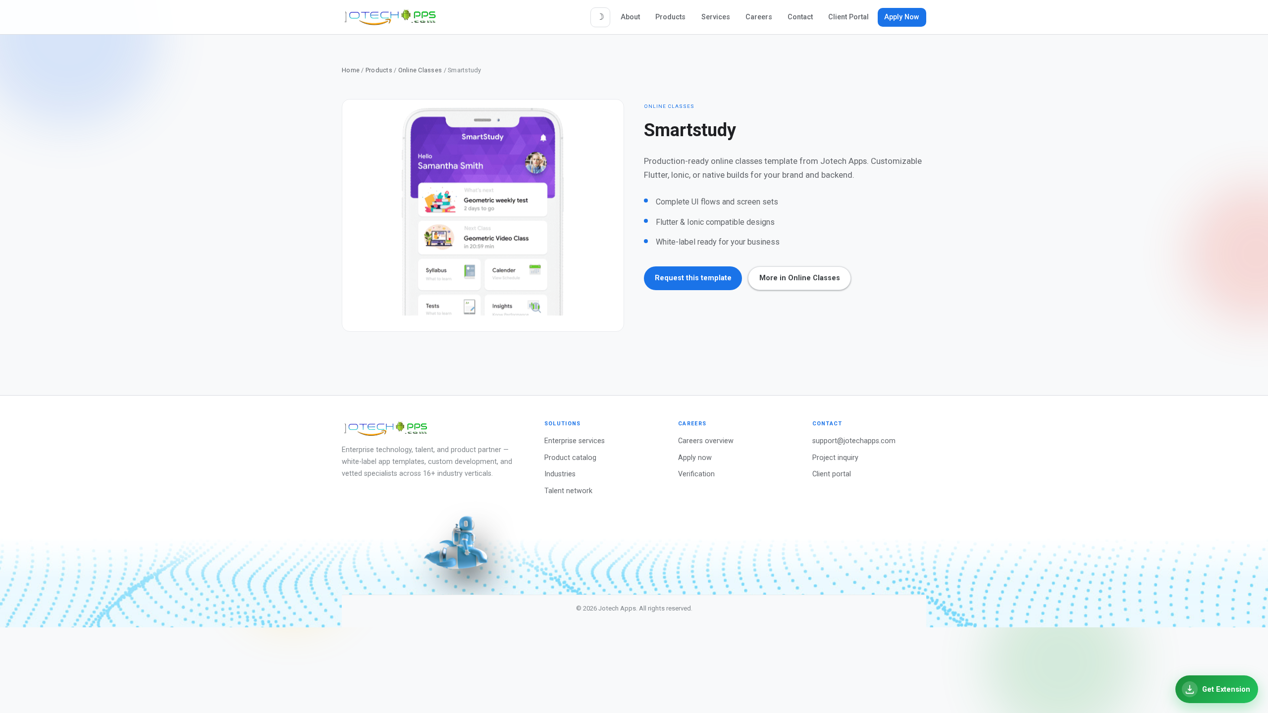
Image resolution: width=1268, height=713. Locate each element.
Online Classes (420, 70)
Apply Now (901, 17)
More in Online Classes (799, 278)
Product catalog (570, 458)
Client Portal (848, 17)
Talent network (568, 491)
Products (670, 17)
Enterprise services (574, 441)
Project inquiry (835, 458)
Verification (696, 474)
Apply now (695, 458)
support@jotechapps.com (854, 441)
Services (715, 17)
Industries (560, 474)
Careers (758, 17)
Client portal (831, 474)
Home (351, 70)
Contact (800, 17)
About (630, 17)
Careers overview (706, 441)
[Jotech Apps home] (390, 17)
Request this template (693, 278)
